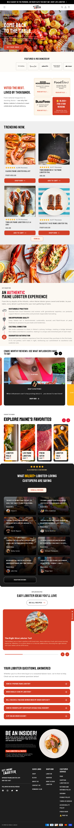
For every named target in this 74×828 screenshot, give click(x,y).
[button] (4, 7)
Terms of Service (66, 801)
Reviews (62, 793)
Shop (34, 774)
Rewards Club (37, 789)
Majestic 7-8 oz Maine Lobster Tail (54, 223)
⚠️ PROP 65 (64, 815)
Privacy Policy (65, 797)
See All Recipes (35, 603)
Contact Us (36, 785)
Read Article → (43, 92)
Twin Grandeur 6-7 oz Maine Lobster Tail (51, 171)
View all (37, 239)
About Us (35, 781)
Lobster (49, 774)
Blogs (34, 778)
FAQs (61, 776)
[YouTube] (17, 791)
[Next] (60, 353)
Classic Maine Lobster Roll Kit (17, 171)
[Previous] (56, 353)
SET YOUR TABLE (13, 47)
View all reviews (37, 490)
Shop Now (33, 399)
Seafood (49, 778)
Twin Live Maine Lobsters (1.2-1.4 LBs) (18, 223)
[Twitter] (12, 791)
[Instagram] (7, 791)
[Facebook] (3, 791)
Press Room (64, 812)
